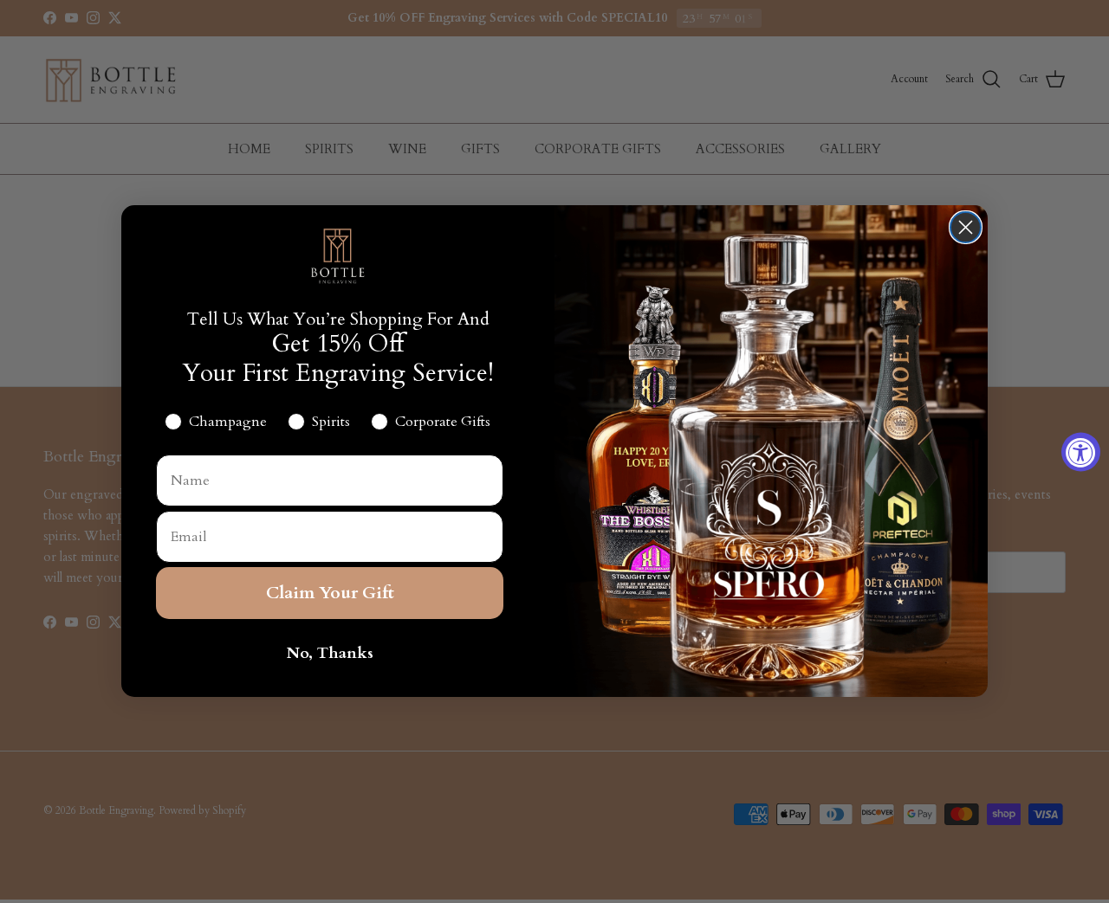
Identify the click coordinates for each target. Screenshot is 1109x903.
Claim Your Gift (330, 593)
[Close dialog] (965, 227)
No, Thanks (330, 654)
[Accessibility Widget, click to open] (1080, 451)
